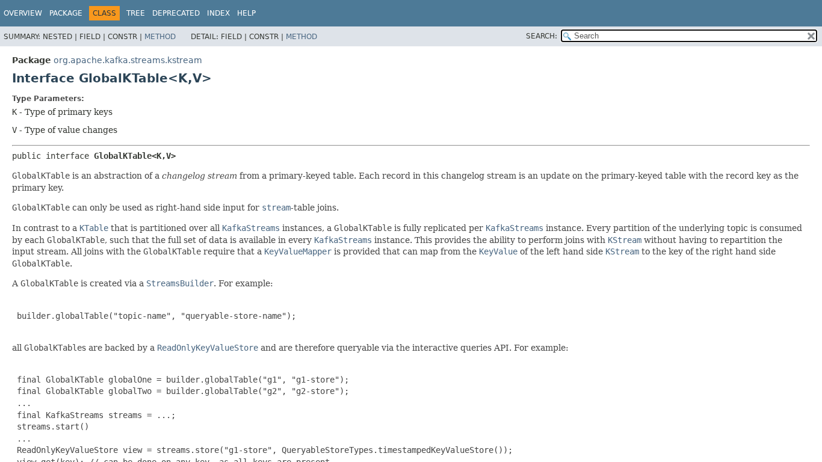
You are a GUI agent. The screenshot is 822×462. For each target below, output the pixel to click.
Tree (135, 13)
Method (160, 36)
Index (218, 13)
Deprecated (176, 13)
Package (65, 13)
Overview (23, 13)
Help (246, 13)
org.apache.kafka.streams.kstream (128, 60)
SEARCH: (541, 36)
